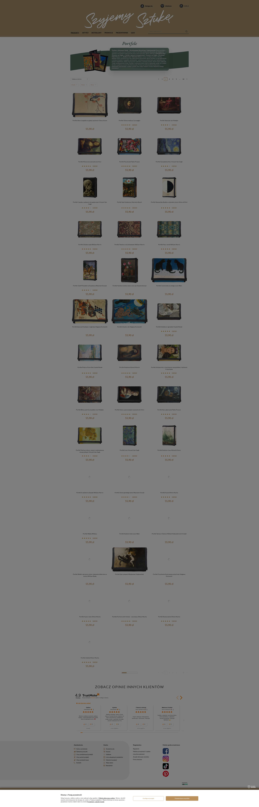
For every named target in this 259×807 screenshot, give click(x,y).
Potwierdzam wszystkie (182, 798)
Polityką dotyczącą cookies (107, 798)
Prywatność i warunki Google (95, 802)
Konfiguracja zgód (148, 798)
